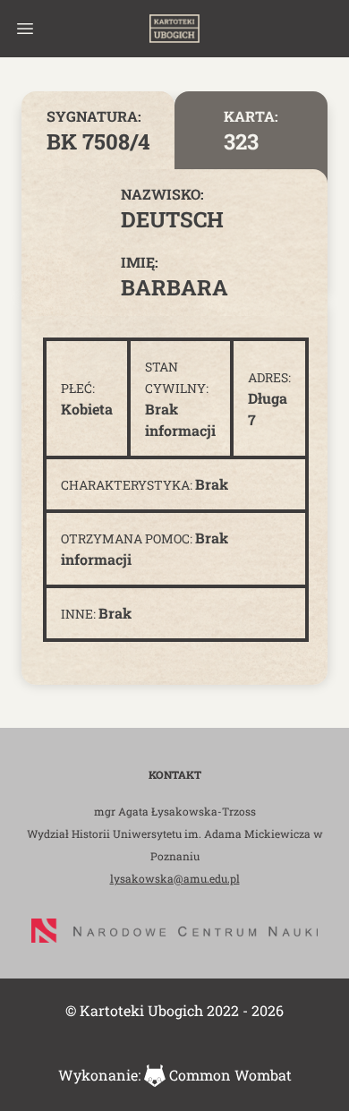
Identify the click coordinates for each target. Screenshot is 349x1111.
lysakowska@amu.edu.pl (175, 878)
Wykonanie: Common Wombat (175, 1074)
